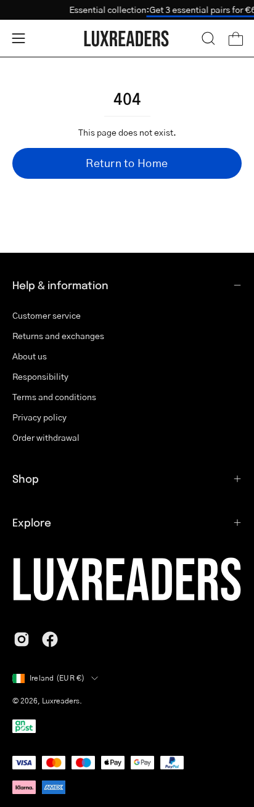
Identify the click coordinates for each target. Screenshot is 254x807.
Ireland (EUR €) (57, 678)
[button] (208, 38)
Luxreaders (61, 700)
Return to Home (127, 163)
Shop (25, 478)
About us (29, 356)
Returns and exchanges (58, 335)
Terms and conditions (54, 396)
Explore (31, 522)
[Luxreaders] (127, 38)
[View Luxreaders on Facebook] (50, 639)
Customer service (46, 315)
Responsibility (40, 376)
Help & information (60, 285)
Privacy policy (39, 417)
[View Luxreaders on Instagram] (21, 639)
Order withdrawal (46, 437)
